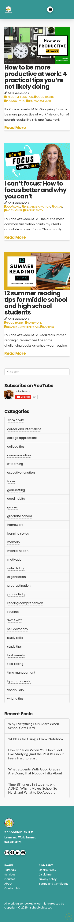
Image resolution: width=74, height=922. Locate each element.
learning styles (18, 533)
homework (34, 323)
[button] (50, 9)
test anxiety (16, 655)
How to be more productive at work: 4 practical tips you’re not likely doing (35, 77)
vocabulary (15, 690)
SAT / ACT (14, 620)
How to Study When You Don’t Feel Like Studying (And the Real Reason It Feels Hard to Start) (36, 754)
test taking (15, 664)
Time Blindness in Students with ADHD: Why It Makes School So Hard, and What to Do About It (32, 788)
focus (58, 207)
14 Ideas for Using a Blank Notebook (35, 739)
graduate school (19, 516)
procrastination (19, 585)
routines (48, 327)
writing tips (15, 698)
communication (19, 455)
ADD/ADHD (13, 207)
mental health (17, 551)
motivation (14, 210)
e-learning (15, 464)
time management (39, 101)
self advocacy (17, 629)
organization (16, 577)
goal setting (16, 490)
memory (13, 542)
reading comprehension (22, 327)
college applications (22, 438)
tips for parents (19, 681)
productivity (15, 101)
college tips (15, 446)
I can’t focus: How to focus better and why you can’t (35, 189)
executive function (19, 97)
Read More (15, 127)
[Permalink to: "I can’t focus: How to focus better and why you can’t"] (36, 161)
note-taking (16, 568)
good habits (45, 97)
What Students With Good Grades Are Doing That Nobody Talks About (35, 771)
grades (12, 507)
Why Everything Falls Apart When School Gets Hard (33, 726)
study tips (14, 646)
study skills (15, 638)
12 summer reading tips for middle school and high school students (35, 303)
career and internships (24, 429)
